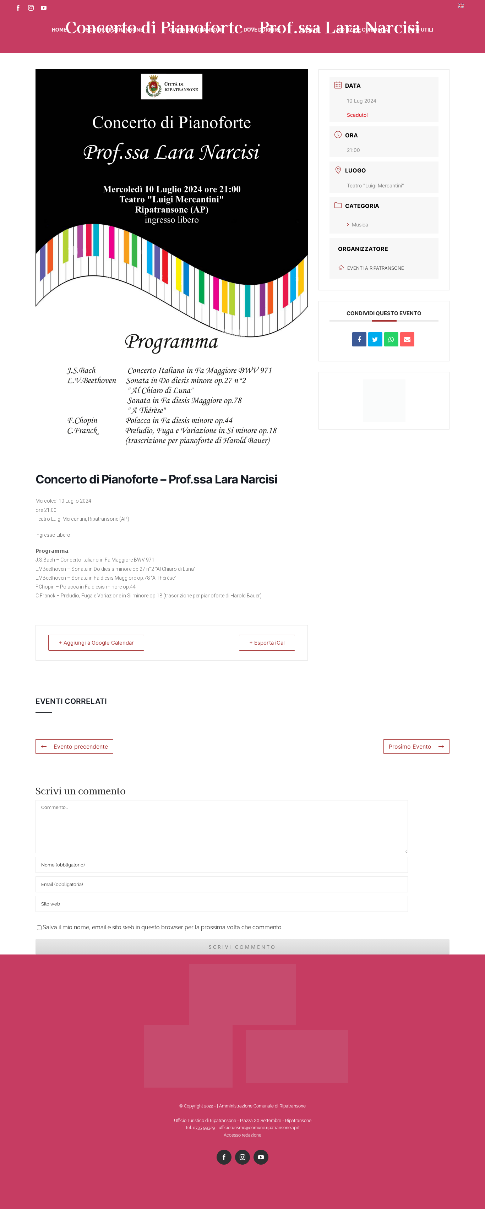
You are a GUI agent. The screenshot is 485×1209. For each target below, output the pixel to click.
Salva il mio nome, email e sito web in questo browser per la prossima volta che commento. (163, 927)
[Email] (407, 339)
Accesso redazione (242, 1135)
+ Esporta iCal (267, 642)
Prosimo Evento (410, 746)
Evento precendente (81, 746)
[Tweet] (375, 339)
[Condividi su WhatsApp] (391, 339)
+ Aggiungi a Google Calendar (96, 642)
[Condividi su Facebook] (359, 339)
